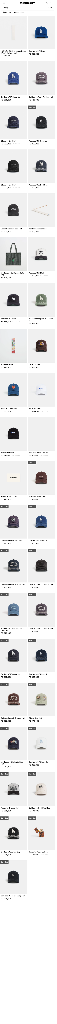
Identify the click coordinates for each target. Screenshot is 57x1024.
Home (5, 12)
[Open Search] (47, 3)
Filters (49, 8)
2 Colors (16, 144)
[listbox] (5, 7)
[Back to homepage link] (27, 3)
